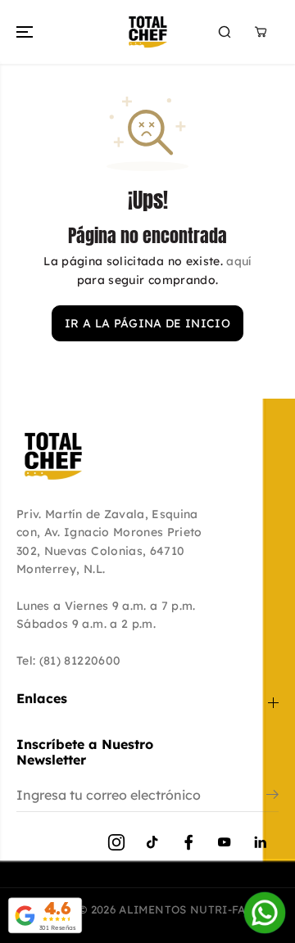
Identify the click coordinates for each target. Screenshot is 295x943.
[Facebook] (188, 842)
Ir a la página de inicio (147, 323)
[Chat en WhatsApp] (264, 912)
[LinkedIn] (261, 842)
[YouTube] (224, 842)
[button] (26, 32)
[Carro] (261, 32)
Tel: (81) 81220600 (68, 660)
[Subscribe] (272, 796)
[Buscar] (224, 32)
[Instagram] (116, 842)
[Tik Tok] (152, 842)
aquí (238, 261)
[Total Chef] (148, 32)
